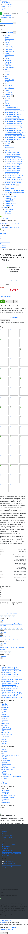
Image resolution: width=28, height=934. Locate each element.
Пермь (4, 887)
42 (5, 616)
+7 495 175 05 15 (4, 223)
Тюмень (20, 887)
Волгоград (10, 887)
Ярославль (13, 877)
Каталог (4, 833)
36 (1, 628)
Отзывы (4, 1)
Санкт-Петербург (18, 880)
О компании (6, 2)
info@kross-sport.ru (7, 15)
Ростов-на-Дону (7, 886)
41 (1, 616)
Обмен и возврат (7, 6)
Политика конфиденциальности (11, 852)
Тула (8, 877)
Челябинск (5, 884)
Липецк (10, 878)
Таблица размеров (7, 850)
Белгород (18, 875)
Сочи (22, 884)
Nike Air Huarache (5, 636)
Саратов (15, 887)
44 (13, 616)
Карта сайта (5, 855)
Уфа (3, 880)
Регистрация (7, 920)
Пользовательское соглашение (11, 854)
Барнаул (12, 875)
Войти (2, 920)
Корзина (5, 218)
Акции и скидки (6, 839)
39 (13, 628)
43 (9, 616)
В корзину (14, 317)
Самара (18, 884)
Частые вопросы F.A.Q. (8, 845)
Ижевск (23, 875)
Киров (18, 877)
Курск (26, 877)
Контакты (5, 10)
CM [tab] (16, 301)
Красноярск (12, 884)
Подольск (15, 873)
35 (1, 639)
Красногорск (6, 875)
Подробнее (3, 620)
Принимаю (4, 932)
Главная (4, 832)
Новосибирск (9, 880)
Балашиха (10, 871)
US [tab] (11, 301)
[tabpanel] (14, 305)
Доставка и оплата (7, 4)
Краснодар (18, 886)
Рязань (4, 877)
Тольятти (5, 878)
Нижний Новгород (20, 882)
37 (5, 628)
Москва (4, 871)
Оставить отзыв (5, 600)
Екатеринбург (6, 882)
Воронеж (24, 886)
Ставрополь (16, 878)
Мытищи (15, 871)
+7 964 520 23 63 (14, 223)
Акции (4, 8)
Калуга (22, 877)
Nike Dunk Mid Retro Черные (8, 613)
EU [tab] (7, 301)
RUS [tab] (2, 301)
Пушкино (9, 873)
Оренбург (23, 878)
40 (17, 628)
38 (9, 628)
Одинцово (21, 873)
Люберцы (21, 871)
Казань (13, 882)
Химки (4, 873)
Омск (13, 886)
